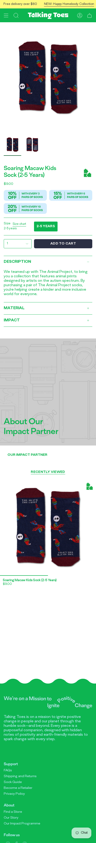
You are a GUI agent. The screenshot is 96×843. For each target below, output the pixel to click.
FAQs (8, 770)
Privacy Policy (14, 794)
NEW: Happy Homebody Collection (65, 4)
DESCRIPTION (17, 262)
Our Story (11, 818)
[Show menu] (6, 15)
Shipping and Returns (20, 776)
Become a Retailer (18, 788)
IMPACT (12, 320)
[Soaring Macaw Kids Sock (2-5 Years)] (48, 527)
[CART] (89, 15)
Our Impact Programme (22, 823)
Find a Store (13, 812)
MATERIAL (14, 308)
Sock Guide (13, 782)
